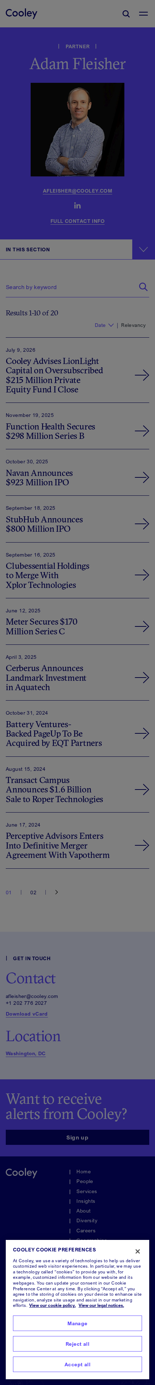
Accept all (77, 1364)
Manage (77, 1323)
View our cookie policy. (52, 1305)
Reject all (77, 1344)
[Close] (138, 1251)
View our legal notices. (101, 1305)
